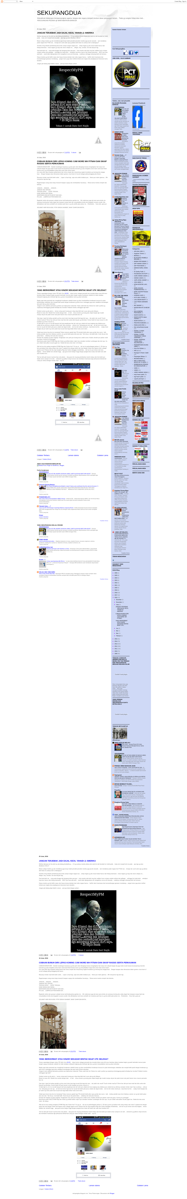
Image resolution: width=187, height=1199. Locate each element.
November (119, 602)
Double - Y (42, 559)
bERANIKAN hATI (120, 837)
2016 (116, 597)
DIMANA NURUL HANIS (141, 268)
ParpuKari (118, 790)
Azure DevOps (119, 785)
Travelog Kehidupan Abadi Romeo (121, 246)
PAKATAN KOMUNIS (140, 323)
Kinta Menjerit (119, 272)
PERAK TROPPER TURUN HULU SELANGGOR (139, 341)
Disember (119, 599)
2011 (116, 648)
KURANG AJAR (138, 295)
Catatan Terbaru (43, 455)
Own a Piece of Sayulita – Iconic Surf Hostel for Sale (128, 767)
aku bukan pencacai (121, 507)
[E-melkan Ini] (38, 153)
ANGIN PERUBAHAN (121, 825)
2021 (116, 585)
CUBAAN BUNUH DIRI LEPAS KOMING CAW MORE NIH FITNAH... (122, 616)
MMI (116, 369)
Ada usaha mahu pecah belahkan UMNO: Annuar (52, 498)
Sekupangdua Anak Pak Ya (138, 105)
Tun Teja (117, 347)
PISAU (41, 515)
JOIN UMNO (137, 282)
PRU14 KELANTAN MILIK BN (47, 573)
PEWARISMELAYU (44, 497)
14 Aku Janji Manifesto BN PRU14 (56, 561)
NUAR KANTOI (138, 320)
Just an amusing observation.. (47, 541)
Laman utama (73, 455)
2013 (116, 644)
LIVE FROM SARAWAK (141, 302)
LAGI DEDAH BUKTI (140, 299)
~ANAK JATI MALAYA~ (121, 532)
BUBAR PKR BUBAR (140, 261)
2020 (116, 587)
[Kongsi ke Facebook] (43, 153)
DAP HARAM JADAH (140, 263)
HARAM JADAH (138, 278)
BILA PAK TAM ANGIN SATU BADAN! (121, 296)
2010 (116, 651)
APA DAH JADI (138, 251)
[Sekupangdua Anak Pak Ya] (137, 127)
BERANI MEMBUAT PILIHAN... (124, 784)
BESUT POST (119, 473)
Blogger (112, 1193)
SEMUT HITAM (119, 132)
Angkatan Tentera (139, 253)
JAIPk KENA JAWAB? (140, 280)
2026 (116, 573)
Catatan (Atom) (47, 459)
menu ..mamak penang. (122, 814)
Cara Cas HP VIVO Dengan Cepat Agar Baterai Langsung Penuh (56, 508)
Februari (118, 636)
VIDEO (136, 370)
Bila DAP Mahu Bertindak (121, 441)
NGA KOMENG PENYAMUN (138, 312)
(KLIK (66, 293)
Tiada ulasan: (75, 281)
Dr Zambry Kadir (138, 271)
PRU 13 (136, 350)
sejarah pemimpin (139, 379)
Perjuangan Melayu (139, 356)
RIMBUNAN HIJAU (120, 457)
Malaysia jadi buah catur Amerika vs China (58, 548)
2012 (116, 646)
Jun (117, 628)
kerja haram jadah (139, 374)
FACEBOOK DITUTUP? (141, 273)
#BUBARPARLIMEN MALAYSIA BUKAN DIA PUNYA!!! (125, 137)
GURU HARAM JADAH (140, 276)
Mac (117, 633)
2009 (116, 653)
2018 (116, 592)
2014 (116, 641)
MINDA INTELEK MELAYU (122, 742)
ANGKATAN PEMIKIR (121, 173)
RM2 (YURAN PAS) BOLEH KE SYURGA (140, 361)
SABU (136, 368)
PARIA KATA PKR (139, 325)
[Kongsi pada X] (42, 153)
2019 (116, 590)
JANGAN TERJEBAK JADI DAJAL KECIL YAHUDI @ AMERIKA (65, 33)
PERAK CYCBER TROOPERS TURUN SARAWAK (140, 336)
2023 (116, 580)
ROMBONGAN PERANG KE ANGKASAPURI (141, 365)
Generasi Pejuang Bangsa (47, 484)
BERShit (136, 255)
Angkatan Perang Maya (121, 490)
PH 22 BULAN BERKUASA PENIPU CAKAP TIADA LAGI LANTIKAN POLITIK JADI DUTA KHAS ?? (73, 486)
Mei (117, 631)
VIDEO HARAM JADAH (141, 372)
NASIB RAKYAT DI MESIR (141, 307)
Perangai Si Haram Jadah (141, 353)
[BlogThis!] (40, 153)
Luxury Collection (44, 517)
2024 (116, 578)
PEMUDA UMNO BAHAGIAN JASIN (125, 766)
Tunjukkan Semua (104, 520)
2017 (116, 595)
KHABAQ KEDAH (120, 322)
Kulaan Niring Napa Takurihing (120, 220)
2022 (116, 582)
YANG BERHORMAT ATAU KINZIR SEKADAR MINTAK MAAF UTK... (122, 623)
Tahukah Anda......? (45, 506)
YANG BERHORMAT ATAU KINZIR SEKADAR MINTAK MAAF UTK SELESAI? (71, 290)
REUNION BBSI (138, 358)
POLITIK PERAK (139, 348)
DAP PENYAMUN (139, 265)
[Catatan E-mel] (79, 152)
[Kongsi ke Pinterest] (45, 153)
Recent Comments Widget (139, 179)
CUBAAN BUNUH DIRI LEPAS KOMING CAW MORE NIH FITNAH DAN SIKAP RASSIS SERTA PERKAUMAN (87, 963)
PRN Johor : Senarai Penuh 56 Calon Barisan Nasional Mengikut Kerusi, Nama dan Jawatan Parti (133, 746)
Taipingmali (118, 775)
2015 (116, 639)
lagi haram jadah (138, 376)
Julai (117, 604)
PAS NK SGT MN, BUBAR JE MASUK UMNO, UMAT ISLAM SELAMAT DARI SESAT (69, 473)
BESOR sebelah (119, 440)
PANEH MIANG (43, 539)
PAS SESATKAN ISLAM (141, 327)
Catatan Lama (102, 455)
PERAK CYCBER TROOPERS (139, 331)
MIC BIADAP (138, 305)
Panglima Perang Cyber (122, 802)
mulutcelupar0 (118, 458)
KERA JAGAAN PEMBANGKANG (139, 288)
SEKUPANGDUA (59, 13)
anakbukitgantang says (46, 547)
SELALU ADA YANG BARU (47, 572)
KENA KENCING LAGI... (141, 284)
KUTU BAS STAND (139, 297)
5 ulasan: (74, 152)
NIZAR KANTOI (138, 315)
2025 (116, 575)
